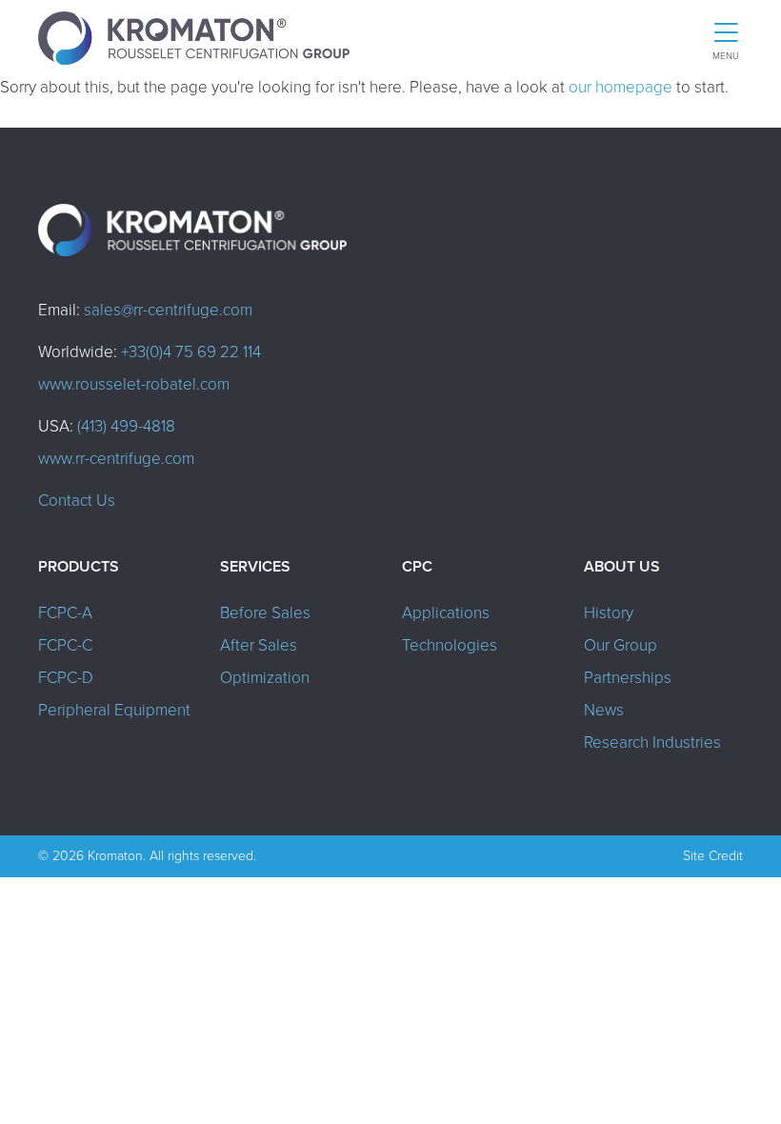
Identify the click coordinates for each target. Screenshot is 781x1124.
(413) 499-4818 (126, 426)
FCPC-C (65, 645)
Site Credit (713, 856)
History (608, 613)
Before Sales (265, 613)
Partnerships (627, 678)
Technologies (449, 645)
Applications (446, 613)
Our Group (620, 645)
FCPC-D (65, 678)
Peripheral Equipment (114, 710)
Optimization (265, 678)
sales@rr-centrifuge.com (168, 310)
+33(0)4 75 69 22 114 (191, 352)
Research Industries (652, 742)
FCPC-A (65, 613)
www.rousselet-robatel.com (134, 384)
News (604, 710)
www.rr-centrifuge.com (116, 459)
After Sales (258, 645)
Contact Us (76, 500)
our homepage (620, 87)
